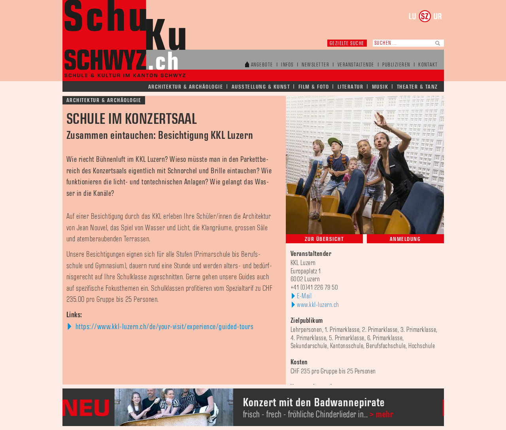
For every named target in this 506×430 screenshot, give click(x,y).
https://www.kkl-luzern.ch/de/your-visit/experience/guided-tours (163, 327)
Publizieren (396, 65)
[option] (281, 407)
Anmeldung (405, 239)
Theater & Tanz (417, 87)
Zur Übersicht (324, 239)
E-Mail (304, 296)
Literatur (351, 87)
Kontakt (428, 65)
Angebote (262, 65)
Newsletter (315, 65)
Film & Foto (313, 87)
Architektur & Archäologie (185, 87)
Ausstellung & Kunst (261, 87)
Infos (287, 65)
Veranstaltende (356, 65)
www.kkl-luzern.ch (318, 305)
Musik (380, 87)
